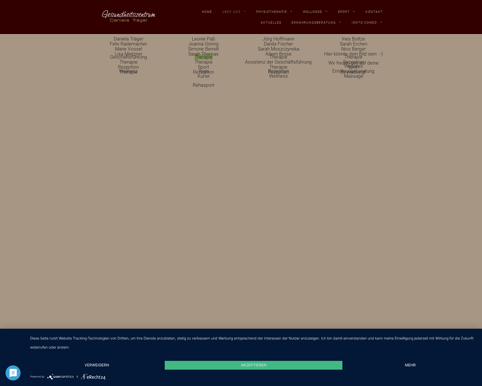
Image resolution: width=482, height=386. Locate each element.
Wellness (312, 12)
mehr (410, 365)
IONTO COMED (364, 22)
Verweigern (97, 365)
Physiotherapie (271, 12)
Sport (344, 12)
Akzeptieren (253, 365)
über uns (231, 12)
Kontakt (374, 12)
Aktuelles (271, 22)
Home (207, 12)
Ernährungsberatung (313, 22)
